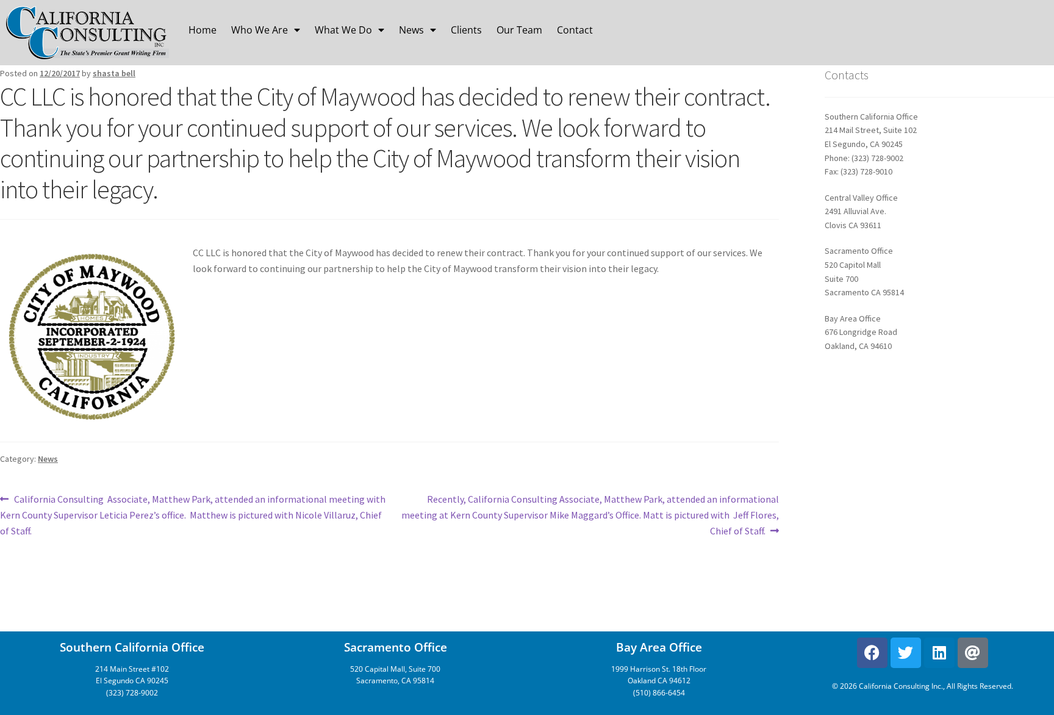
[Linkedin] (939, 653)
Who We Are (259, 30)
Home (202, 30)
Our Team (519, 30)
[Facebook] (872, 653)
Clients (466, 30)
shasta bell (114, 73)
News (411, 30)
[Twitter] (906, 653)
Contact (575, 30)
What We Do (343, 30)
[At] (973, 653)
